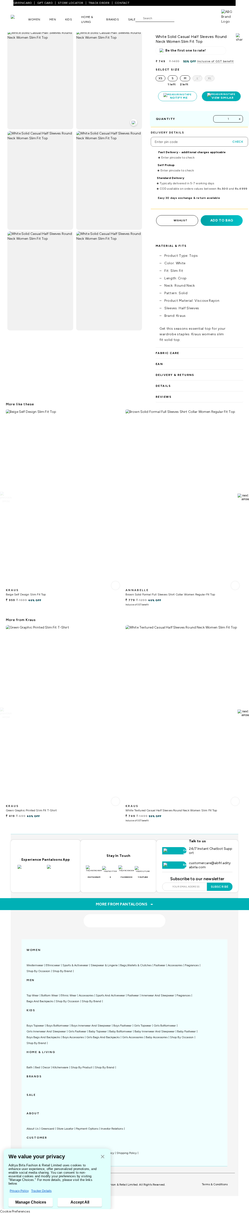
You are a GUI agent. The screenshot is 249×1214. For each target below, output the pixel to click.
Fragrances (192, 965)
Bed (37, 1067)
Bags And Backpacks (40, 1001)
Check (237, 141)
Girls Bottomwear (165, 1025)
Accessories (175, 965)
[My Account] (194, 18)
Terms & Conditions (215, 1184)
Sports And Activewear (110, 995)
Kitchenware (60, 1067)
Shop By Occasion (38, 971)
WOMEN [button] (34, 19)
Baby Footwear (186, 1031)
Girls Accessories (132, 1037)
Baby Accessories (157, 1037)
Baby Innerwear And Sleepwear (154, 1031)
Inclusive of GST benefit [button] (215, 61)
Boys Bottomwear (57, 1025)
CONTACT (122, 3)
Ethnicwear (53, 965)
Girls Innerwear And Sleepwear (46, 1031)
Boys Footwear (122, 1025)
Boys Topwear (35, 1025)
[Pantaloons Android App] (60, 870)
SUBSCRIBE (220, 886)
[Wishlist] (180, 18)
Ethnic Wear (68, 995)
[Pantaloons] (19, 19)
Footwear (159, 965)
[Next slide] (243, 497)
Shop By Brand (62, 971)
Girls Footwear (77, 1031)
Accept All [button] (80, 1202)
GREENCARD (22, 3)
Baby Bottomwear (120, 1031)
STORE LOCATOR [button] (70, 3)
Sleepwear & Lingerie (104, 965)
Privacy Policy (19, 1191)
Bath (30, 1067)
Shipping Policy (126, 1153)
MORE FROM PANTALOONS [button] (124, 904)
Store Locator (65, 1128)
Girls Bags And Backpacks (103, 1037)
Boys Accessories (73, 1037)
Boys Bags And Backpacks (43, 1037)
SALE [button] (131, 19)
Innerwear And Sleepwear (157, 995)
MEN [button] (52, 19)
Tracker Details (41, 1191)
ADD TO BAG (221, 220)
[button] (102, 1157)
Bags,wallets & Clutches (135, 965)
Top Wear (33, 995)
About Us (32, 1128)
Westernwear (35, 965)
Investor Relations (112, 1128)
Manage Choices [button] (30, 1202)
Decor (46, 1067)
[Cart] (207, 17)
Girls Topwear (142, 1025)
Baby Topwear (98, 1031)
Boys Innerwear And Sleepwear (91, 1025)
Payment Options (87, 1128)
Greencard (47, 1128)
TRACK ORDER (99, 3)
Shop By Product (81, 1067)
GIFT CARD (45, 3)
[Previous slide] (5, 497)
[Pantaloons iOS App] (31, 870)
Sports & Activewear (75, 965)
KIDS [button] (68, 19)
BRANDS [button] (112, 19)
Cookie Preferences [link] (15, 1211)
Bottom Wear (49, 995)
